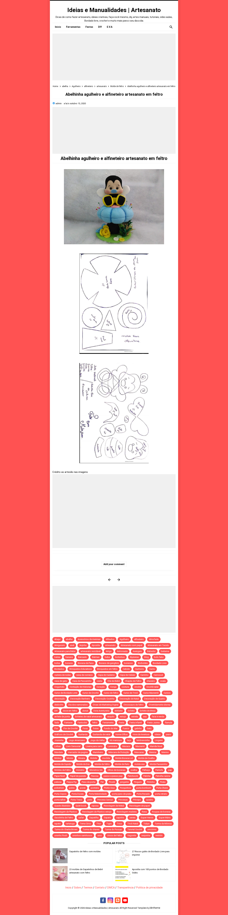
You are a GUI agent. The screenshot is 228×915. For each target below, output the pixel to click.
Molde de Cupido (62, 764)
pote (89, 799)
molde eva (140, 764)
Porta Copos (60, 794)
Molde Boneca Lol (124, 758)
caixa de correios (84, 675)
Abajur (57, 639)
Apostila (96, 645)
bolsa (57, 663)
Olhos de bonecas (116, 770)
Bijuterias (134, 657)
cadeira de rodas (62, 675)
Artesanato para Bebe (64, 651)
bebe (107, 657)
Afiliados (110, 639)
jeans (168, 734)
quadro (149, 799)
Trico (119, 823)
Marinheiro (98, 752)
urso (99, 835)
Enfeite (131, 710)
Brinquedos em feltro (107, 669)
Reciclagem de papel (139, 805)
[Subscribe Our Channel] (125, 900)
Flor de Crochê (70, 728)
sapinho (120, 817)
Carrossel (158, 675)
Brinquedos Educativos (80, 669)
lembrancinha (143, 740)
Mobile (93, 758)
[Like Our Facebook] (103, 900)
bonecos (128, 663)
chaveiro (151, 681)
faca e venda (158, 716)
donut (85, 710)
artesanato (110, 645)
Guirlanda (82, 734)
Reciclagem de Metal (114, 805)
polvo (72, 788)
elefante (119, 710)
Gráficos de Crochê (63, 734)
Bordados (59, 669)
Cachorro (139, 669)
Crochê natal (152, 687)
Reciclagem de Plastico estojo (96, 811)
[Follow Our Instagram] (110, 900)
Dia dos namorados (78, 704)
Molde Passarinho (158, 764)
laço (129, 740)
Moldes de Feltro (62, 770)
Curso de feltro (111, 693)
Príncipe (137, 799)
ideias (158, 734)
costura (125, 687)
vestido (159, 835)
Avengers (137, 651)
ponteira (95, 788)
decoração (59, 698)
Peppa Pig (71, 782)
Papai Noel (59, 776)
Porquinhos (125, 788)
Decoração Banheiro (80, 698)
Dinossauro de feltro (134, 704)
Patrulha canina (163, 776)
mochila (106, 758)
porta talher (59, 799)
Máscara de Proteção (118, 752)
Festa (121, 722)
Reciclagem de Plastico (65, 811)
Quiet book (81, 805)
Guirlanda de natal (101, 734)
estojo (123, 716)
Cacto (152, 669)
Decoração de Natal (129, 698)
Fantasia (68, 722)
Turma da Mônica (163, 823)
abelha (69, 639)
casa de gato (60, 681)
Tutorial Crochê (134, 829)
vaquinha (145, 835)
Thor (98, 823)
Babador (151, 651)
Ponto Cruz (109, 788)
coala (163, 681)
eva (145, 716)
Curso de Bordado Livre (65, 693)
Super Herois (147, 817)
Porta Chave (162, 788)
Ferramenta (108, 722)
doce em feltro (70, 710)
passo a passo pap (113, 776)
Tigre (108, 823)
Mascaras (139, 752)
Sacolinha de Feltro (63, 817)
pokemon (59, 788)
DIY (56, 710)
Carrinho (144, 675)
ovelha (134, 770)
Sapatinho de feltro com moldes (85, 851)
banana (69, 657)
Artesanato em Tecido (158, 645)
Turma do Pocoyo (113, 829)
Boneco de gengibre (109, 663)
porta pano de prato (121, 794)
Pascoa (94, 776)
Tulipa (146, 823)
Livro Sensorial (73, 746)
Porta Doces (78, 794)
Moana (81, 758)
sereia (132, 817)
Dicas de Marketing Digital (105, 704)
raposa (95, 805)
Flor (56, 728)
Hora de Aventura (141, 734)
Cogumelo (59, 687)
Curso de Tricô (131, 693)
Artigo (109, 651)
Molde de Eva (82, 764)
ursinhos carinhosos (82, 835)
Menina (152, 752)
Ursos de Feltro (114, 835)
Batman (95, 657)
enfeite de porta (62, 716)
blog (146, 657)
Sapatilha (93, 817)
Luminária (112, 746)
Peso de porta (88, 782)
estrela (134, 716)
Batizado (82, 657)
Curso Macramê (150, 693)
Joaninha (58, 740)
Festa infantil (136, 722)
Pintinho (151, 782)
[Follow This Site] (118, 900)
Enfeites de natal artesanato (88, 716)
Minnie (70, 758)
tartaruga (70, 823)
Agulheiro (124, 639)
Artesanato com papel (131, 645)
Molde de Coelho (146, 758)
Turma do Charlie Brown (65, 829)
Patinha (146, 776)
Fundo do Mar (111, 728)
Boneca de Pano (86, 663)
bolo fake (158, 657)
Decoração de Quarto (154, 698)
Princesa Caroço (105, 799)
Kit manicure (116, 740)
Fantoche (82, 722)
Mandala (58, 752)
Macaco (126, 746)
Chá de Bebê (113, 681)
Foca (85, 728)
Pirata (162, 782)
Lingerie (159, 740)
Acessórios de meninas (89, 639)
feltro (94, 722)
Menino (165, 752)
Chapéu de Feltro (133, 681)
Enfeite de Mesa (147, 710)
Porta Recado (143, 794)
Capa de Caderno (106, 675)
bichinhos (120, 657)
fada (56, 722)
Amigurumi (59, 645)
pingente (124, 782)
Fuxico (126, 728)
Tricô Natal (132, 823)
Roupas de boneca (161, 811)
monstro (80, 770)
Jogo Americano (77, 740)
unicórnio (151, 829)
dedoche (58, 704)
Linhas (57, 746)
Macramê (140, 746)
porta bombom (143, 788)
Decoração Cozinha (104, 698)
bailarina (165, 651)
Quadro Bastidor (62, 805)
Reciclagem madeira (127, 811)
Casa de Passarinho (81, 681)
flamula (168, 722)
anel (72, 645)
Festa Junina (153, 722)
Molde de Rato (122, 764)
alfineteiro (139, 639)
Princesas (123, 799)
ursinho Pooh (60, 835)
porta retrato (161, 794)
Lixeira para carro (94, 746)
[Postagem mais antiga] (118, 579)
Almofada (154, 639)
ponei (82, 788)
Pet (102, 782)
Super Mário (165, 817)
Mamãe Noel (156, 746)
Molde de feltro (102, 764)
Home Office (122, 734)
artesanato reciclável (90, 651)
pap (170, 770)
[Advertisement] (114, 57)
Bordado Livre (159, 663)
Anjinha (82, 645)
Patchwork (133, 776)
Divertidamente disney (159, 704)
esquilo (111, 716)
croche (137, 687)
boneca (69, 663)
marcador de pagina (78, 752)
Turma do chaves (91, 829)
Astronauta (122, 651)
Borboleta (143, 663)
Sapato (107, 817)
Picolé (112, 782)
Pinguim (138, 782)
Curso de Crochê (90, 693)
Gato (149, 728)
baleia (57, 657)
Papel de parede (78, 776)
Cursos (167, 693)
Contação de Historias (80, 687)
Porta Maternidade (98, 794)
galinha (138, 728)
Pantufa (159, 770)
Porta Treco (76, 799)
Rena (144, 811)
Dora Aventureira (101, 710)
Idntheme (155, 907)
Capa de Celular (127, 675)
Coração (101, 687)
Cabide (126, 669)
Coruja (113, 687)
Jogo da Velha (97, 740)
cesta (99, 681)
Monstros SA (96, 770)
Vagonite (131, 835)
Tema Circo (85, 823)
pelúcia (57, 782)
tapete (57, 823)
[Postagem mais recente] (109, 579)
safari (81, 817)
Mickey (57, 758)
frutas (96, 728)
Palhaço (146, 770)
